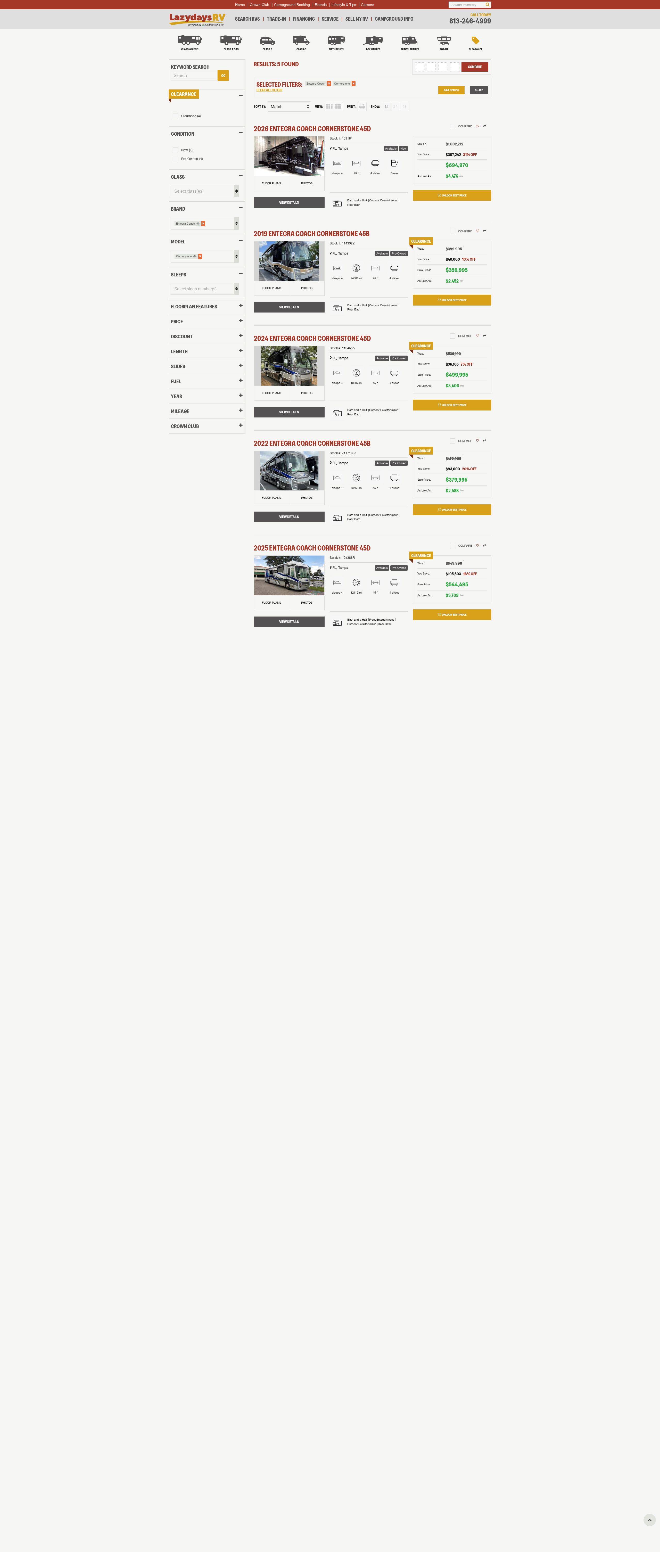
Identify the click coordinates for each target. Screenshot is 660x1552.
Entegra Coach (316, 83)
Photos (306, 183)
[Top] (650, 1520)
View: (319, 106)
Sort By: (260, 106)
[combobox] (194, 75)
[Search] (487, 5)
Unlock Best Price (454, 195)
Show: (375, 106)
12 (386, 106)
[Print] (362, 106)
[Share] (484, 126)
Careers (367, 5)
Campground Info (394, 19)
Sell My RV (356, 19)
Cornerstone (342, 83)
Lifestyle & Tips (344, 5)
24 (395, 106)
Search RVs (247, 19)
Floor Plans (271, 183)
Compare (475, 66)
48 (404, 106)
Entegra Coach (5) (188, 223)
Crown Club (259, 5)
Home (240, 5)
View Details (289, 202)
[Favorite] (477, 126)
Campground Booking (292, 5)
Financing (304, 19)
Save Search (451, 90)
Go (223, 75)
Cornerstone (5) (186, 256)
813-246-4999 (470, 21)
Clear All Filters (269, 90)
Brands (321, 5)
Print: (351, 106)
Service (330, 19)
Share (479, 90)
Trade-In (276, 19)
